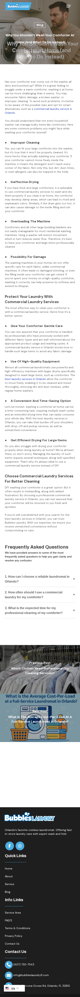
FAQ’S (8, 920)
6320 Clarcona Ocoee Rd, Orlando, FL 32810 (41, 985)
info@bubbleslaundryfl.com (31, 975)
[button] (68, 6)
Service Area (13, 912)
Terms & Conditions (17, 928)
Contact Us (12, 943)
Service (9, 884)
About (9, 876)
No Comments (51, 52)
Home (8, 868)
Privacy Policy (13, 936)
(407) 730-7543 (23, 964)
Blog (40, 25)
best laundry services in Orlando (25, 379)
